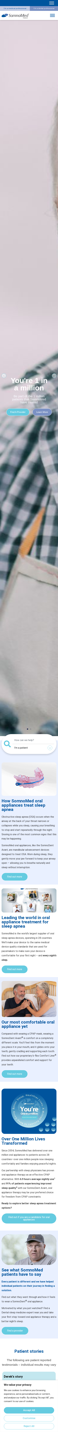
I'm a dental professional (44, 8)
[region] (29, 1406)
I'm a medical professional (15, 8)
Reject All (29, 1426)
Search (48, 740)
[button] (4, 375)
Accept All (29, 1410)
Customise (29, 1418)
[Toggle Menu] (51, 3)
